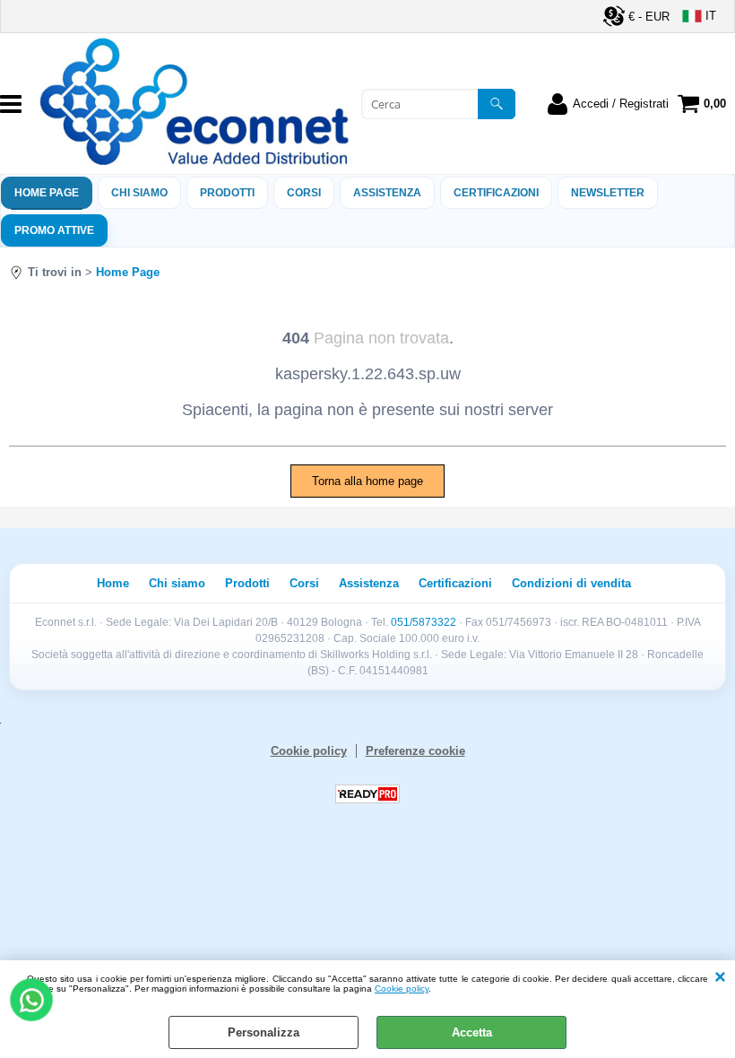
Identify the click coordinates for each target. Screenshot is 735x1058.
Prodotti (227, 192)
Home (113, 583)
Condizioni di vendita (571, 583)
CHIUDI (720, 978)
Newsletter (607, 192)
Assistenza (369, 583)
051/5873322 (423, 622)
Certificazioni (496, 192)
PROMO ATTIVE (54, 230)
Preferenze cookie (415, 751)
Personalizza (263, 1032)
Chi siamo (139, 192)
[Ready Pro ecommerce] (367, 794)
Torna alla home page (367, 481)
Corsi (304, 192)
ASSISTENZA (387, 192)
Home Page (46, 192)
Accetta (472, 1032)
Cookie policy (401, 988)
